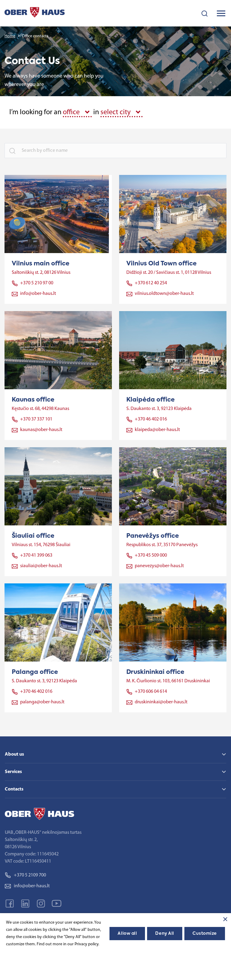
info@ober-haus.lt (38, 293)
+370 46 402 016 (151, 419)
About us (14, 754)
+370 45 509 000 (151, 555)
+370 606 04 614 (151, 691)
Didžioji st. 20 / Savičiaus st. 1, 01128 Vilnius (168, 272)
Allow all (127, 933)
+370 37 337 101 (36, 419)
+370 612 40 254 (151, 283)
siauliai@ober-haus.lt (41, 566)
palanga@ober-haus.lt (42, 702)
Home (10, 36)
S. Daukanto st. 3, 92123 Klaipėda (159, 408)
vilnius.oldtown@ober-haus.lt (164, 293)
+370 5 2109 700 (30, 875)
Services (13, 771)
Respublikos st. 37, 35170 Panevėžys (162, 545)
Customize (204, 933)
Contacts (14, 789)
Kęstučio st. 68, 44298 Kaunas (40, 408)
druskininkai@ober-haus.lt (161, 702)
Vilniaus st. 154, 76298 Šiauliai (41, 545)
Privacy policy (86, 944)
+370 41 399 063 (36, 555)
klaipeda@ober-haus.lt (157, 429)
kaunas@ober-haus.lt (41, 429)
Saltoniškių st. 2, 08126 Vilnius (41, 272)
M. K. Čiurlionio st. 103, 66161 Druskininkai (168, 681)
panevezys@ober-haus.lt (159, 566)
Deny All (164, 933)
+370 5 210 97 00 (36, 283)
